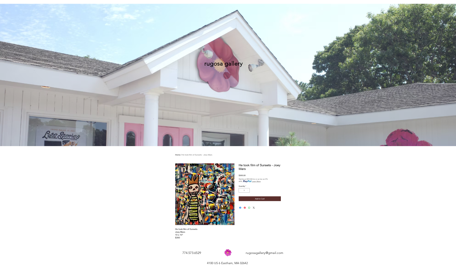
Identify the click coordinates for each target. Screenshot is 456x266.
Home (177, 155)
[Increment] (247, 190)
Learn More (256, 181)
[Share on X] (253, 207)
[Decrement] (240, 190)
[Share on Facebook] (240, 207)
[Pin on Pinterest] (244, 207)
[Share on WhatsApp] (249, 207)
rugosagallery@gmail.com (264, 253)
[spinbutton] (244, 190)
